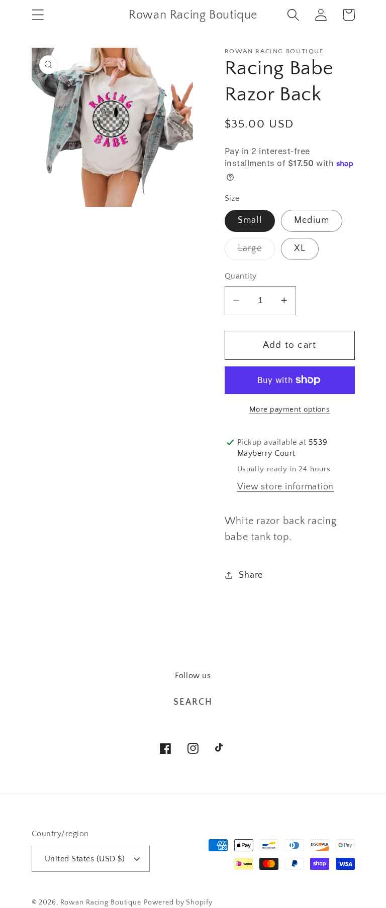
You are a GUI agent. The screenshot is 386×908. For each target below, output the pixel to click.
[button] (38, 15)
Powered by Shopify (178, 902)
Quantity (241, 276)
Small (250, 220)
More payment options (289, 409)
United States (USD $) (85, 858)
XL (300, 248)
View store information (285, 487)
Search (193, 702)
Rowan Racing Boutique (100, 902)
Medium (312, 220)
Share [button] (251, 575)
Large (256, 251)
